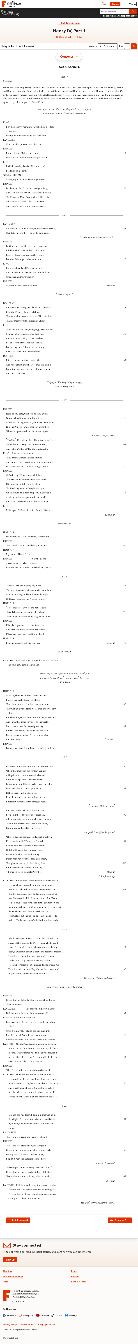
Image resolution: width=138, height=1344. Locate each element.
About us (7, 1271)
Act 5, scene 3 (20, 1220)
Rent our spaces (79, 1281)
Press (5, 1281)
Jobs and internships (13, 1276)
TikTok (59, 1315)
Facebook (11, 1315)
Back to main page (70, 23)
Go (134, 46)
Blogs (74, 1271)
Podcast (75, 1276)
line (121, 46)
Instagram (28, 1315)
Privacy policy (10, 1324)
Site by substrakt (10, 1338)
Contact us (18, 1301)
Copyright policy (46, 1324)
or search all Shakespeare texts (120, 15)
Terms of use (27, 1324)
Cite (79, 37)
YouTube (44, 1315)
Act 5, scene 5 (118, 1220)
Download (65, 37)
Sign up (10, 1259)
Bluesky (73, 1315)
